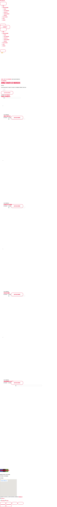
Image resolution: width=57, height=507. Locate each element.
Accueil (2, 79)
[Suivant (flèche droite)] (9, 506)
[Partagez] (9, 503)
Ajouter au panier (7, 92)
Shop (5, 79)
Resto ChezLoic (2, 0)
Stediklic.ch (20, 496)
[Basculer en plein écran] (15, 503)
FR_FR (3, 498)
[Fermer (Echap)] (3, 503)
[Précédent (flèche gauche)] (3, 506)
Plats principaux (8, 79)
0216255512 (5, 478)
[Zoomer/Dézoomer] (20, 503)
